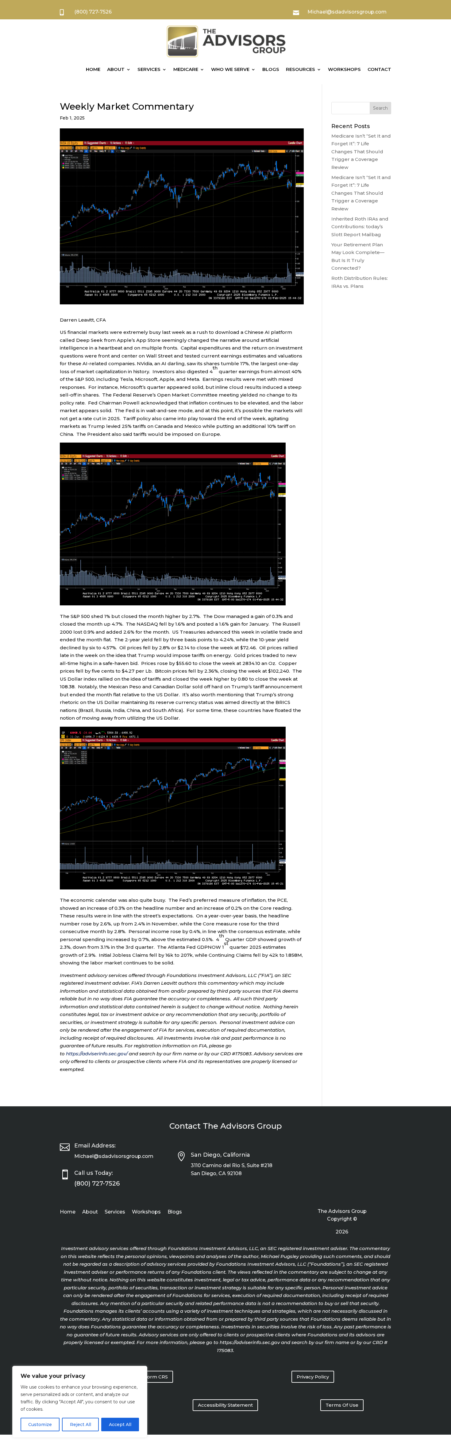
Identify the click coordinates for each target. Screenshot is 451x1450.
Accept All (120, 1424)
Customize (40, 1424)
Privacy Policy (313, 1377)
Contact (379, 69)
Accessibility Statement (225, 1405)
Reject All (80, 1424)
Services (148, 69)
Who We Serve (230, 69)
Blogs (270, 69)
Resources (300, 69)
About (116, 69)
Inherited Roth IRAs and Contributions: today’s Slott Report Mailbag (359, 226)
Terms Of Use (342, 1405)
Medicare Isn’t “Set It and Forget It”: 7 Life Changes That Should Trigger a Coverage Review (361, 151)
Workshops (344, 69)
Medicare (185, 69)
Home (93, 69)
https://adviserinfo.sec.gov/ (97, 1054)
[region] (79, 1402)
